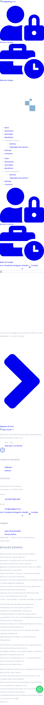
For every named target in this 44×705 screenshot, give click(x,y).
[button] (22, 4)
